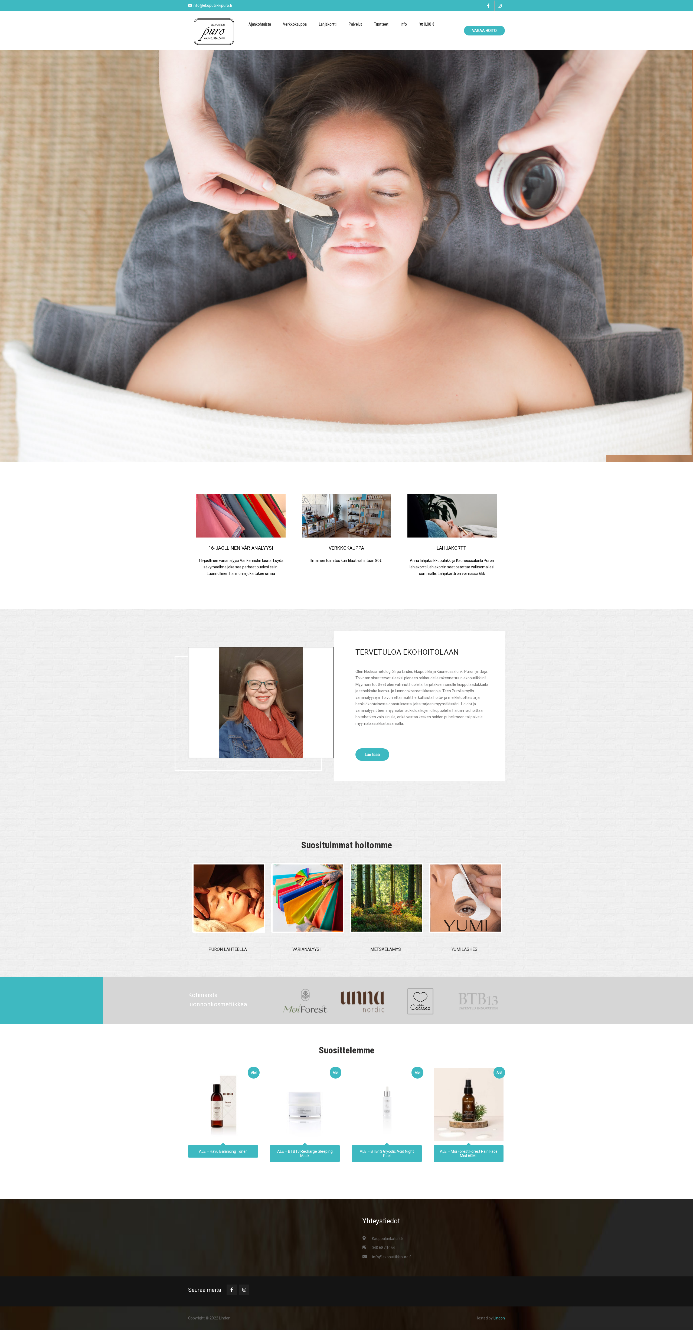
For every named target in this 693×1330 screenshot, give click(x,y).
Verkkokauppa (295, 24)
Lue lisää (372, 755)
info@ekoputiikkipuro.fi (391, 1257)
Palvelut (355, 24)
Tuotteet (381, 24)
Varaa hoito (484, 30)
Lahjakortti (327, 24)
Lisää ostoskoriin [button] (223, 1103)
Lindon (499, 1318)
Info (403, 24)
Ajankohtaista (260, 24)
